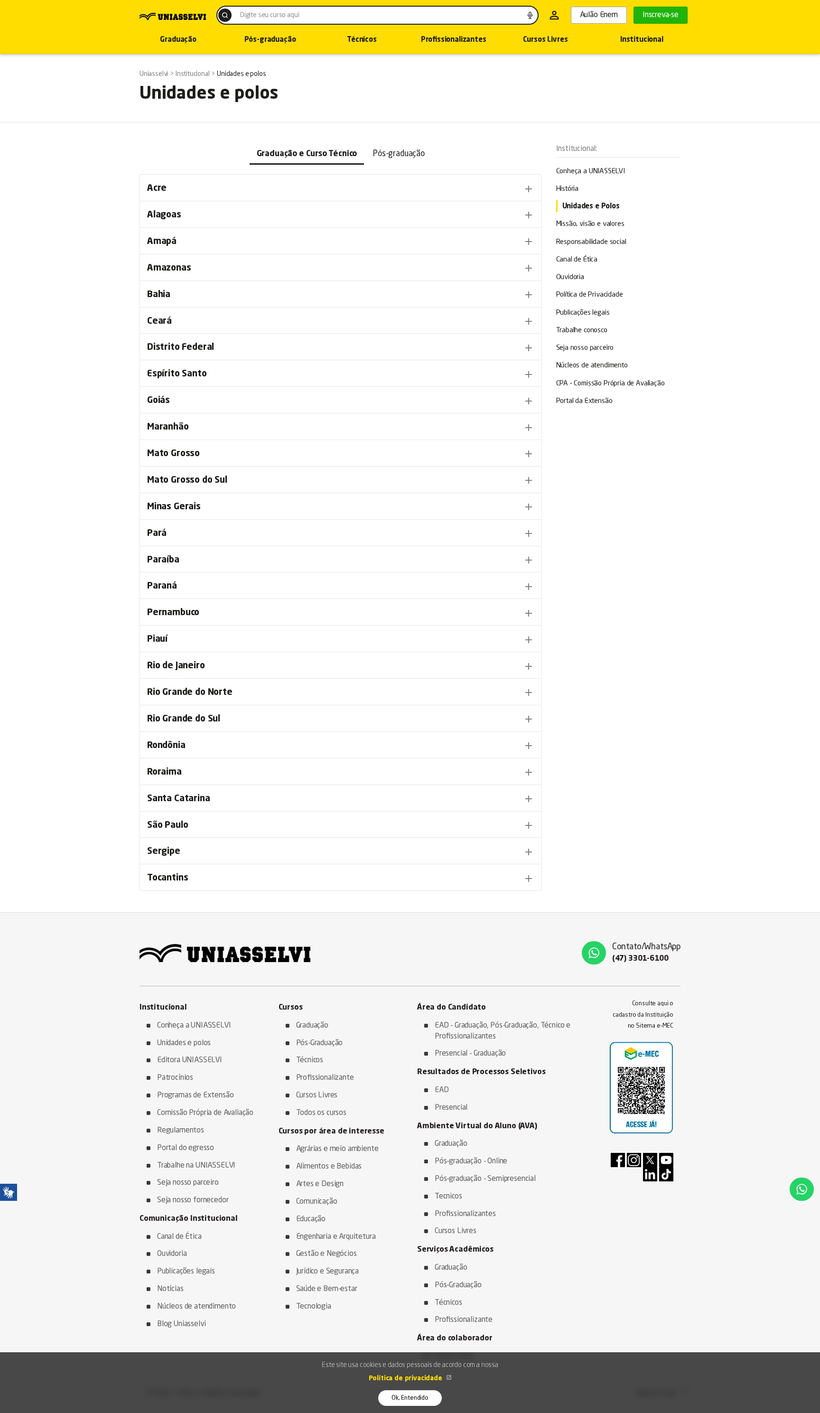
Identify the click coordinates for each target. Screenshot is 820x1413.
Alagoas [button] (340, 215)
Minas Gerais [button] (340, 507)
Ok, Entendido (410, 1398)
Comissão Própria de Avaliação (205, 1113)
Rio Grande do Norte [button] (340, 692)
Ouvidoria (570, 277)
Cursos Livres (545, 40)
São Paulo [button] (340, 825)
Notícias (170, 1289)
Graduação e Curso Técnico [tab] (307, 154)
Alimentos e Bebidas (329, 1166)
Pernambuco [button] (340, 613)
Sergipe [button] (340, 852)
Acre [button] (340, 189)
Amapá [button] (340, 241)
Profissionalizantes (453, 40)
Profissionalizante (325, 1078)
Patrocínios (175, 1078)
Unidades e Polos (591, 206)
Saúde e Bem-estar (326, 1289)
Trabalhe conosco (581, 330)
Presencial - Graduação (470, 1053)
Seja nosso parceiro (585, 348)
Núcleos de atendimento (592, 365)
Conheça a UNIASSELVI (590, 171)
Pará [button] (340, 533)
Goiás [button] (340, 401)
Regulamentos (180, 1130)
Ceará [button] (340, 321)
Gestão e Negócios (326, 1254)
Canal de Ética (577, 259)
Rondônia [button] (340, 745)
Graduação (178, 40)
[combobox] (377, 15)
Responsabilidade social (591, 242)
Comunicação (316, 1202)
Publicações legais (583, 313)
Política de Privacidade (589, 295)
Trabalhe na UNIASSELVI (196, 1166)
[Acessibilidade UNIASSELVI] (8, 1192)
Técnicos (362, 40)
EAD (442, 1090)
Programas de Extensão (195, 1095)
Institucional (641, 40)
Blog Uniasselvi (181, 1324)
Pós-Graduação (319, 1043)
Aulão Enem (599, 15)
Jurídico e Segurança (327, 1271)
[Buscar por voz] (530, 15)
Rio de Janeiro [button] (340, 666)
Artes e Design (320, 1184)
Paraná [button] (340, 586)
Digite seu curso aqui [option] (269, 15)
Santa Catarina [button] (340, 799)
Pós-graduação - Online (471, 1161)
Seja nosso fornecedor (192, 1200)
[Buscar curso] (225, 15)
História (567, 189)
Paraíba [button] (340, 560)
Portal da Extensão (584, 401)
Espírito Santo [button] (340, 374)
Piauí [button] (340, 640)
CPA (610, 383)
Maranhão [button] (340, 427)
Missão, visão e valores (590, 224)
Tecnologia (313, 1306)
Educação (311, 1219)
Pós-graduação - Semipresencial (485, 1179)
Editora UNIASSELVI (189, 1060)
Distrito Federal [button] (340, 348)
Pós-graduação (270, 40)
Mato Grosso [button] (340, 453)
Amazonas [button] (340, 268)
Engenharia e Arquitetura (336, 1237)
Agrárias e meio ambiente (337, 1149)
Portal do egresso (185, 1148)
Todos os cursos (321, 1113)
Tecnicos (448, 1196)
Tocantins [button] (340, 878)
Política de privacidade (406, 1378)
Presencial (451, 1108)
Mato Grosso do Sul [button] (340, 480)
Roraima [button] (340, 772)
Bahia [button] (340, 294)
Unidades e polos (184, 1043)
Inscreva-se (661, 15)
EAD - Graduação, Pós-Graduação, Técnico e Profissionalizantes (502, 1031)
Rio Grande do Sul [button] (340, 719)
